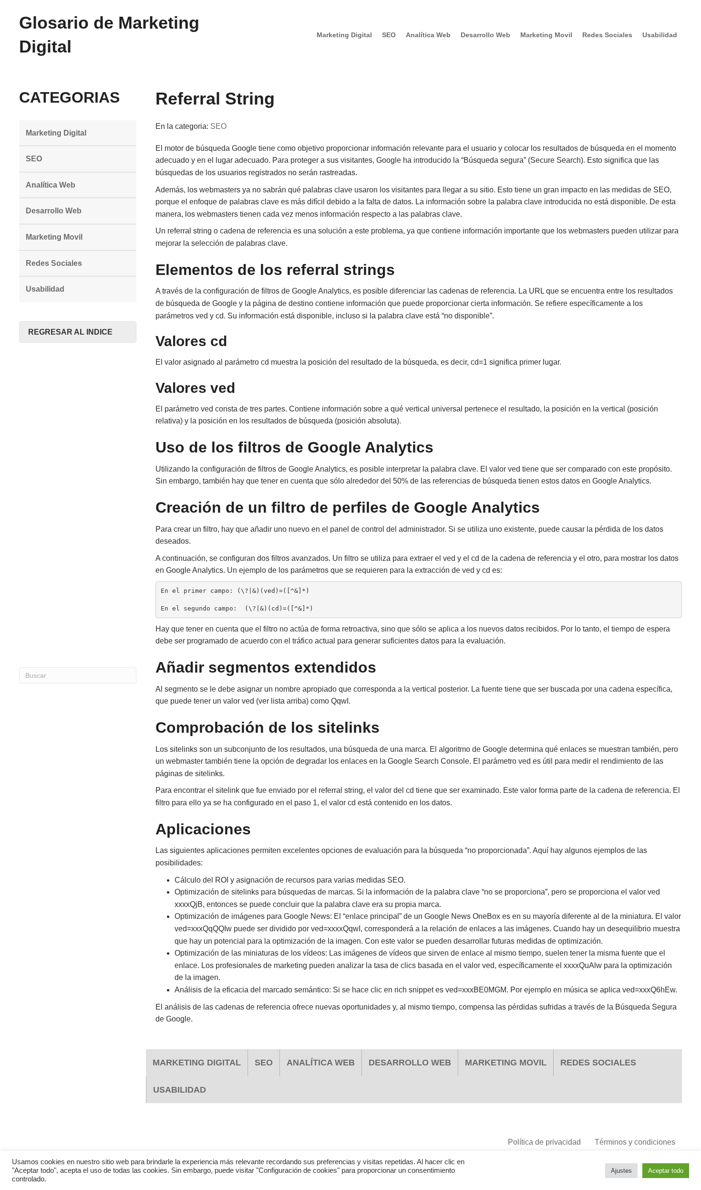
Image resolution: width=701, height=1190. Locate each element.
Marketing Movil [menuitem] (546, 35)
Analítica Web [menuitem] (428, 35)
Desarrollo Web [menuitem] (485, 35)
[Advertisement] (77, 505)
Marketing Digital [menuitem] (344, 35)
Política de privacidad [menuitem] (544, 1142)
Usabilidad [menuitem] (659, 35)
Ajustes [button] (621, 1170)
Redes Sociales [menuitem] (607, 35)
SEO (218, 126)
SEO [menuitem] (389, 35)
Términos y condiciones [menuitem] (635, 1142)
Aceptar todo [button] (665, 1170)
